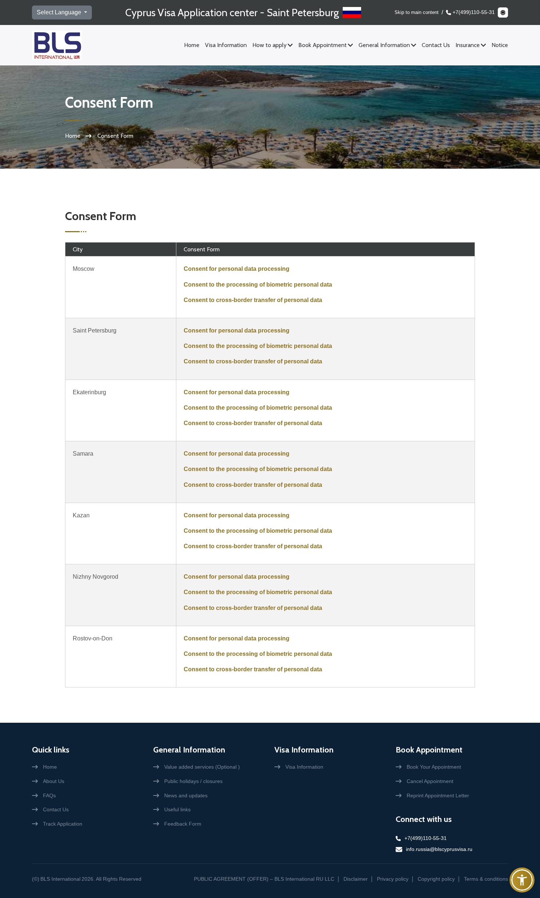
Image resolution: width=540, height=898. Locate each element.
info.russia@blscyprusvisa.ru (439, 849)
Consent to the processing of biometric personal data (258, 284)
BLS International (60, 879)
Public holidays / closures (193, 781)
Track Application (62, 824)
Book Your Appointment (434, 767)
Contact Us (436, 45)
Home (191, 45)
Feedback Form (182, 824)
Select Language (60, 12)
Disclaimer (355, 879)
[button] (522, 880)
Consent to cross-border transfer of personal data (253, 300)
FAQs (49, 795)
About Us (53, 781)
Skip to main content (417, 12)
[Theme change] (503, 12)
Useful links (177, 809)
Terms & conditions (486, 879)
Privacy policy (392, 879)
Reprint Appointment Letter (438, 795)
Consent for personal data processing (236, 269)
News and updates (186, 795)
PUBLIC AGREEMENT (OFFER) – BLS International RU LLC (264, 879)
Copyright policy (436, 879)
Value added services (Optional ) (202, 767)
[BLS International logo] (57, 45)
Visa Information (226, 45)
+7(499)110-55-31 (474, 12)
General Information (384, 45)
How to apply (269, 45)
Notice (500, 45)
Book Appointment (322, 45)
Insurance (468, 45)
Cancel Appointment (430, 781)
